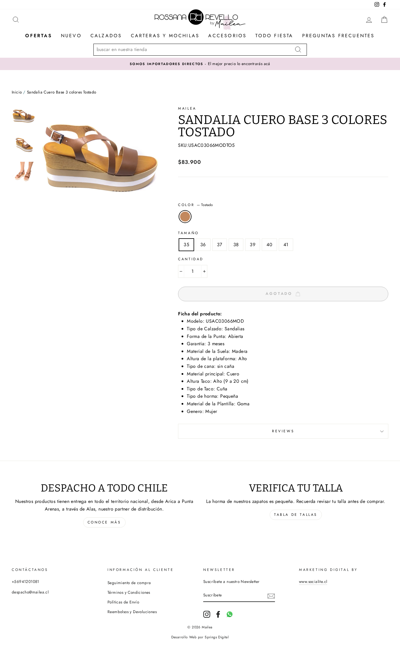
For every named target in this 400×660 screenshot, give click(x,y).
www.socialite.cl (313, 581)
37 (219, 244)
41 (285, 244)
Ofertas (38, 35)
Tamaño (188, 233)
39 (252, 244)
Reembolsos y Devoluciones (132, 612)
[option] (200, 64)
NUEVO (71, 35)
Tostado (185, 216)
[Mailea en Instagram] (206, 614)
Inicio (17, 92)
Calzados (106, 35)
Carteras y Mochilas (165, 35)
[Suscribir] (271, 595)
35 (186, 244)
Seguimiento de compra (129, 583)
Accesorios (227, 35)
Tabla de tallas (295, 514)
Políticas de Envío (123, 602)
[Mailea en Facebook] (218, 614)
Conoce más (104, 522)
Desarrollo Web (184, 637)
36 (203, 244)
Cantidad (191, 259)
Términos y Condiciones (128, 592)
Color (195, 204)
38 (236, 244)
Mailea (187, 108)
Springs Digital (217, 637)
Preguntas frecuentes (338, 35)
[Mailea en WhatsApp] (229, 614)
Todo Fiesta (274, 35)
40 (269, 244)
